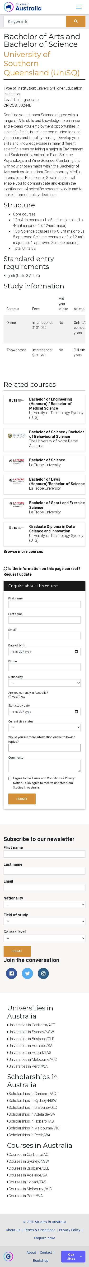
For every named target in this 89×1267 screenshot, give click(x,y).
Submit (22, 799)
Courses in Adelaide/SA (28, 1175)
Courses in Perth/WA (26, 1195)
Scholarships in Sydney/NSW (32, 1100)
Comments (15, 757)
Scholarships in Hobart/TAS (31, 1121)
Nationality (15, 677)
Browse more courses (23, 551)
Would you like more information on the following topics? (41, 739)
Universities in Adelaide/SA (30, 1045)
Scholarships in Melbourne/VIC (34, 1128)
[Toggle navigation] (78, 6)
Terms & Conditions (39, 1230)
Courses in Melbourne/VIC (30, 1188)
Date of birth (16, 645)
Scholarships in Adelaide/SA (32, 1114)
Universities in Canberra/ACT (32, 1025)
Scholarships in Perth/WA (29, 1135)
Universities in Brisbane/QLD (32, 1038)
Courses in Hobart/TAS (27, 1182)
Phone (12, 661)
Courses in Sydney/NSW (29, 1161)
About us (13, 1230)
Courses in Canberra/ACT (29, 1154)
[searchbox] (11, 747)
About (31, 1252)
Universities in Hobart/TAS (30, 1052)
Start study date (19, 705)
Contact (46, 1252)
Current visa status (20, 721)
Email (12, 630)
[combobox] (44, 747)
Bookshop (40, 1260)
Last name (15, 614)
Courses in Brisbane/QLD (29, 1168)
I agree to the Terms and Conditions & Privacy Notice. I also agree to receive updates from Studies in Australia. (44, 782)
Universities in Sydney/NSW (31, 1031)
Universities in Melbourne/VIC (33, 1059)
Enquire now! (44, 1238)
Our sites (71, 1257)
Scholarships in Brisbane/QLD (33, 1107)
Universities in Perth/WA (28, 1066)
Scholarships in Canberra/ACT (33, 1093)
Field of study (16, 915)
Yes (14, 697)
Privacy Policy (69, 1230)
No (22, 697)
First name (15, 598)
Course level (15, 931)
